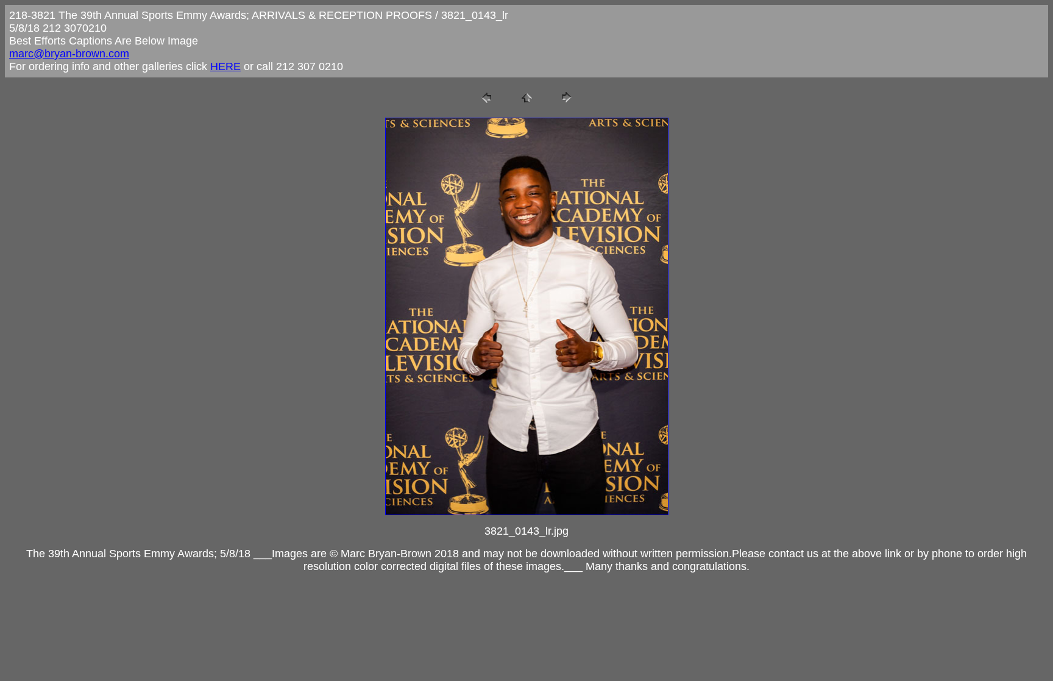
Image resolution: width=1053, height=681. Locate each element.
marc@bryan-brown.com (69, 54)
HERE (225, 66)
